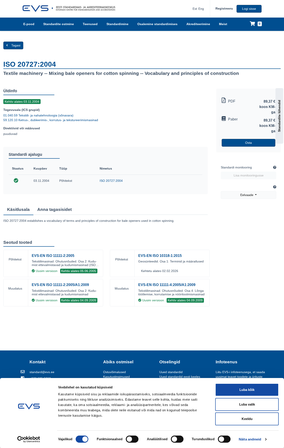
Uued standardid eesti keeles (179, 376)
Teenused (90, 24)
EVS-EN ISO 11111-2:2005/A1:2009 (60, 285)
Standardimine (117, 24)
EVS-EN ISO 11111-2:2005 (53, 256)
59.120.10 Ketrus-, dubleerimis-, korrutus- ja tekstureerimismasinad (50, 120)
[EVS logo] (70, 9)
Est (195, 8)
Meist (223, 24)
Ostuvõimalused (114, 372)
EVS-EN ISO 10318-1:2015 (160, 256)
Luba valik (247, 404)
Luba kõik (246, 390)
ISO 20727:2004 (111, 180)
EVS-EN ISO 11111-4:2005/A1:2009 (166, 285)
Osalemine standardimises (157, 24)
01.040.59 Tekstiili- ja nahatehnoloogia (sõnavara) (38, 115)
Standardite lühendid (279, 116)
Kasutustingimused (116, 376)
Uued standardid (171, 372)
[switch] (132, 439)
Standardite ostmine (58, 24)
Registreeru (224, 8)
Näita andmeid (250, 439)
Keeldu (247, 419)
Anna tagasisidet (54, 209)
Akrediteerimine (198, 24)
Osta (248, 142)
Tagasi (15, 45)
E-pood (28, 24)
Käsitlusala (18, 209)
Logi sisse (249, 8)
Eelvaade (247, 195)
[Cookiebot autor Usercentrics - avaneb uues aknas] (28, 439)
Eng (201, 8)
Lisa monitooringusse (249, 175)
